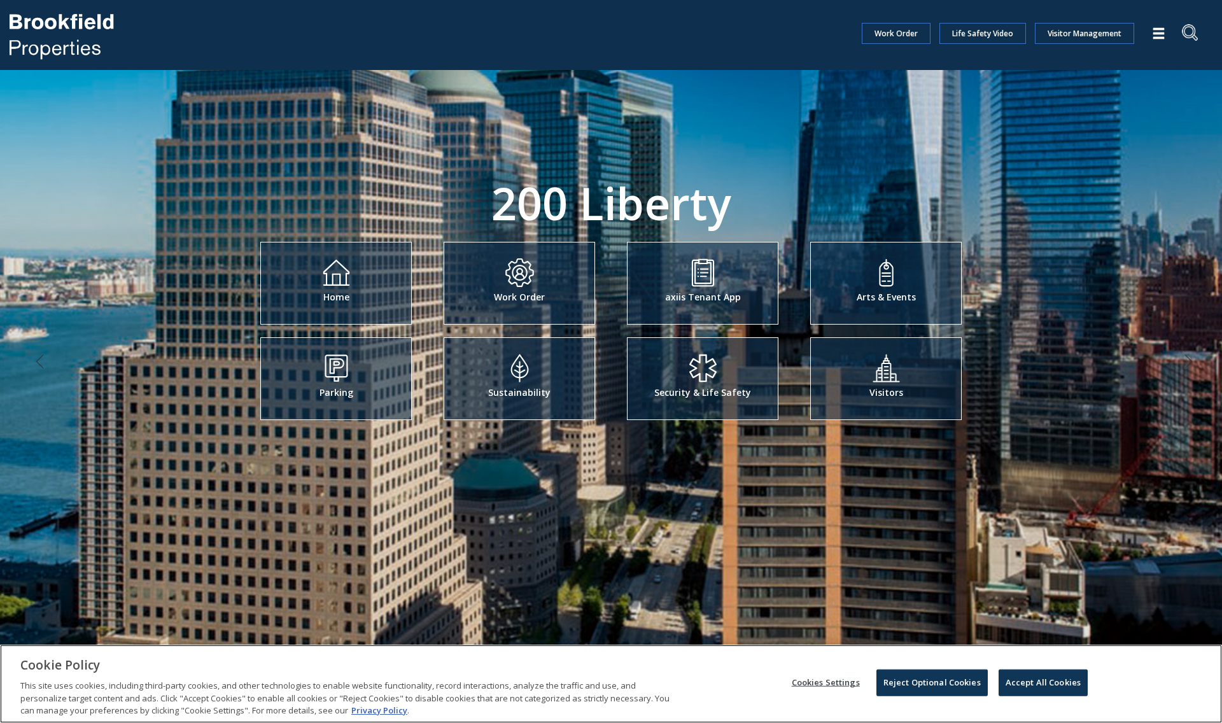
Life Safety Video (982, 33)
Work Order (896, 33)
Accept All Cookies (1043, 682)
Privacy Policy (379, 709)
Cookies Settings (826, 682)
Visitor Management (1084, 33)
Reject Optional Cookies (932, 682)
